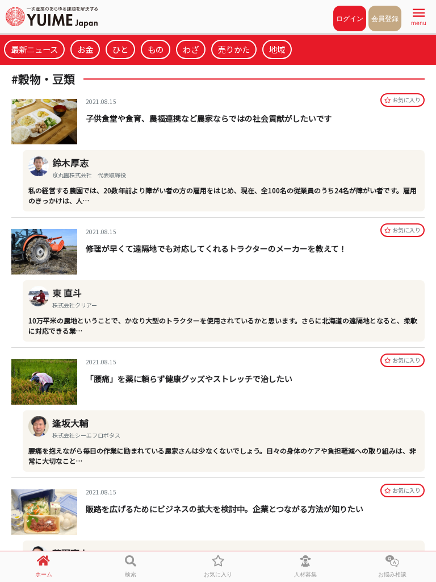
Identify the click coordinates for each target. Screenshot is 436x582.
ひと (120, 49)
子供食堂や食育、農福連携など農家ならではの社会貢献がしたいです (209, 118)
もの (156, 49)
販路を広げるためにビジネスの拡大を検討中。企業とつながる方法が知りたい (224, 508)
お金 (85, 49)
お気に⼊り (406, 99)
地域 (277, 49)
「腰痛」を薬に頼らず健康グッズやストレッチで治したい (189, 378)
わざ (191, 49)
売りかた (234, 49)
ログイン (349, 18)
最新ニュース (34, 49)
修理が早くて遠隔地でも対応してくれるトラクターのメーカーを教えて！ (216, 248)
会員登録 (385, 18)
